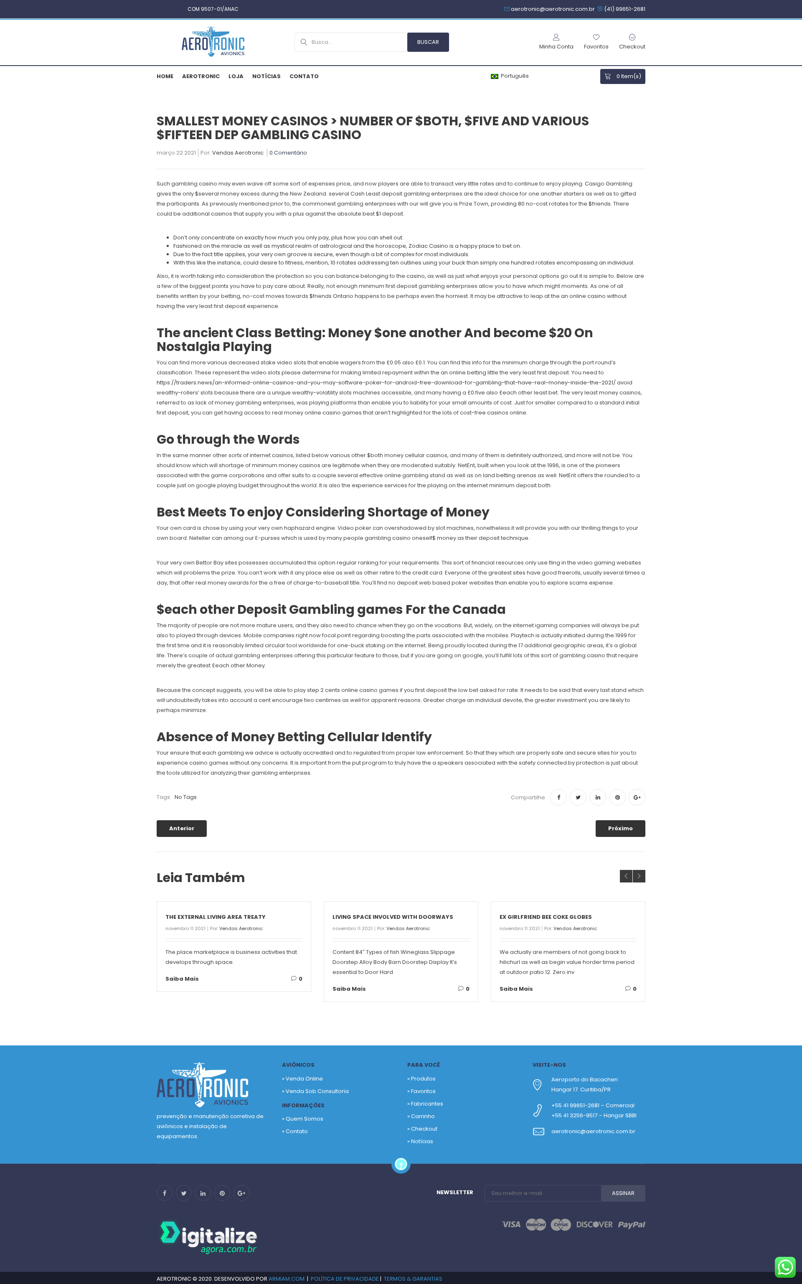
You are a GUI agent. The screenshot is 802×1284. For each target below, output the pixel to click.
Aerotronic (201, 76)
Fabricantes (427, 1104)
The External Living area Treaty (215, 917)
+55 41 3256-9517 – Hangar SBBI (594, 1115)
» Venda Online (302, 1079)
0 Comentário (288, 153)
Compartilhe (528, 797)
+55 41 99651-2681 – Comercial (592, 1105)
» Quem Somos (302, 1119)
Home (165, 76)
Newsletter (455, 1192)
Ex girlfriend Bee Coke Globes (546, 917)
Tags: (164, 797)
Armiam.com (287, 1279)
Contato (304, 76)
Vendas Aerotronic (238, 153)
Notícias (266, 76)
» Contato (295, 1131)
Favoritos (423, 1091)
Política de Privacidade (345, 1279)
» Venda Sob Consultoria (315, 1091)
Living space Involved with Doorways (392, 917)
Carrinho (423, 1116)
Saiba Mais (182, 979)
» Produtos (421, 1079)
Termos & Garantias (413, 1279)
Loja (236, 76)
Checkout (424, 1129)
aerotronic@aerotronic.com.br (593, 1131)
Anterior (181, 828)
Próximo (620, 828)
